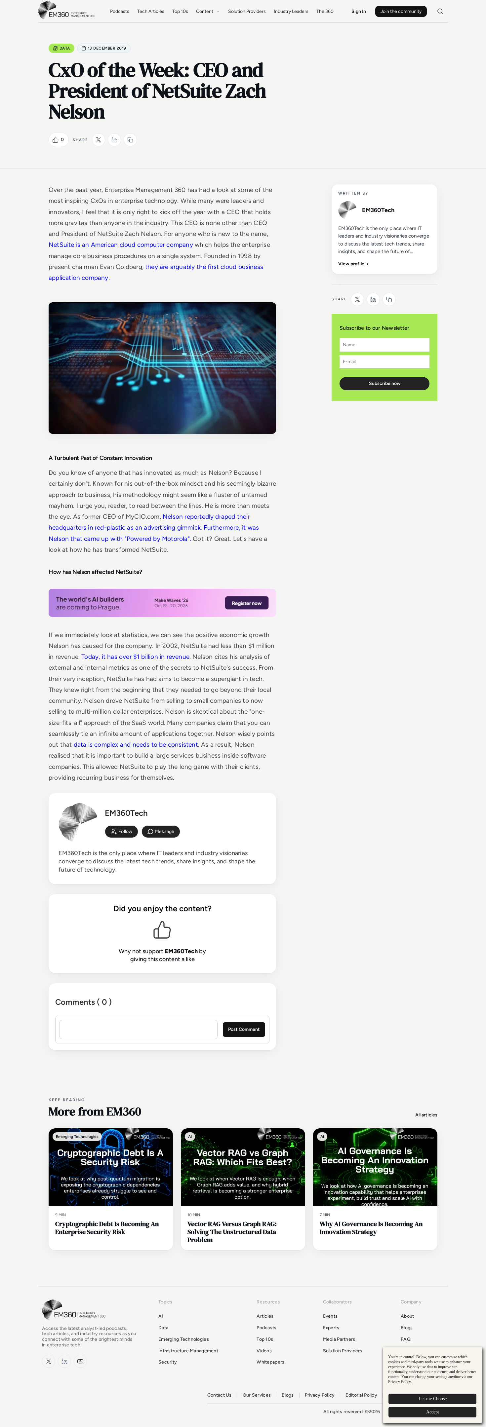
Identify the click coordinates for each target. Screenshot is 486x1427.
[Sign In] (121, 832)
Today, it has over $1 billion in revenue (135, 656)
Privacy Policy (320, 1395)
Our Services (257, 1395)
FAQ (406, 1339)
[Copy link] (130, 139)
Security (167, 1362)
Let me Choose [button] (433, 1398)
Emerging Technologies (183, 1339)
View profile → (353, 264)
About (407, 1316)
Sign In (358, 11)
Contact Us (219, 1395)
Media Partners (339, 1339)
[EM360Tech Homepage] (75, 1323)
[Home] (68, 18)
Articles (265, 1316)
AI (160, 1316)
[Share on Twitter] (98, 139)
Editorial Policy (361, 1395)
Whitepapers (270, 1362)
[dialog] (432, 1385)
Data (65, 48)
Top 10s (180, 11)
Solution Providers (247, 11)
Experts (331, 1328)
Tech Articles (150, 11)
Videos (264, 1351)
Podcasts (119, 11)
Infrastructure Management (188, 1351)
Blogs (407, 1328)
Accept (432, 1411)
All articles (426, 1115)
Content (204, 11)
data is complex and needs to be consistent (136, 744)
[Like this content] (55, 139)
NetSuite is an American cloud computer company (121, 244)
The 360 (325, 11)
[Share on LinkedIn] (114, 139)
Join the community (401, 11)
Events (330, 1316)
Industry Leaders (291, 11)
